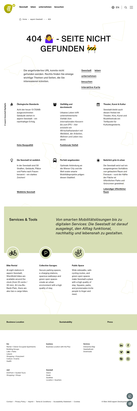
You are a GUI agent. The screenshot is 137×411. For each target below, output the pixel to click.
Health (9, 361)
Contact (10, 402)
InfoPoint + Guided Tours (16, 373)
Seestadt (23, 7)
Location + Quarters (53, 380)
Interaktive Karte (90, 87)
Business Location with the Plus (58, 347)
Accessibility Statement (62, 402)
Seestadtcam (88, 349)
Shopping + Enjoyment (15, 356)
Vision (48, 373)
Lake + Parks (11, 352)
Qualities (49, 378)
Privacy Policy (20, 402)
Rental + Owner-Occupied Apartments (21, 347)
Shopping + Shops (14, 375)
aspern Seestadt (36, 19)
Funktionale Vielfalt (69, 145)
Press (110, 322)
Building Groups (13, 349)
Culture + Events (13, 359)
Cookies (77, 402)
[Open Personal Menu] (130, 404)
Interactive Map (89, 347)
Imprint (30, 402)
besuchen (59, 7)
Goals (48, 375)
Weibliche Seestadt (26, 192)
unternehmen (45, 7)
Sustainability (65, 322)
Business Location (15, 322)
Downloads (87, 352)
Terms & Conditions (43, 402)
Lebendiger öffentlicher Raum (114, 190)
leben (33, 7)
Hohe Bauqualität (25, 145)
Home (24, 19)
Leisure (9, 354)
